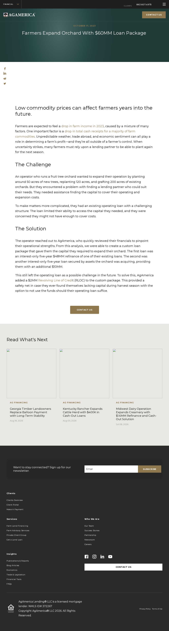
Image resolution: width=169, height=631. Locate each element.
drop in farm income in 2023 (82, 126)
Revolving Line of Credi (55, 280)
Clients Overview (15, 500)
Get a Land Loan (15, 540)
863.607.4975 (144, 4)
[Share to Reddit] (4, 78)
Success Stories (92, 530)
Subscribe (149, 469)
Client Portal (13, 505)
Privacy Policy (145, 609)
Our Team (89, 526)
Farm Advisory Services (18, 530)
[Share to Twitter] (5, 83)
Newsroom (89, 540)
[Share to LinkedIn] (4, 73)
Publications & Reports (18, 561)
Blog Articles (13, 565)
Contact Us (84, 310)
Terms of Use (157, 609)
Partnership (90, 535)
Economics (12, 570)
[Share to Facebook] (5, 69)
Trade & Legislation (16, 575)
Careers (88, 544)
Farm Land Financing (17, 526)
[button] (15, 509)
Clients (128, 6)
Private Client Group (16, 535)
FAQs (9, 584)
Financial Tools (14, 579)
